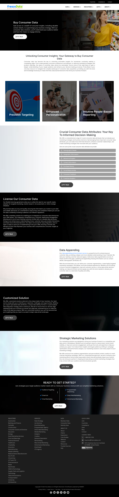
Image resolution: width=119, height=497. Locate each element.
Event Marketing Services (16, 436)
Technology (11, 473)
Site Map (57, 489)
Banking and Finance (14, 423)
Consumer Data (65, 423)
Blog (83, 430)
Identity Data (65, 425)
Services (76, 7)
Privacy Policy (42, 489)
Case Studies (64, 437)
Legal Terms (50, 489)
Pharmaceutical (13, 462)
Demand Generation (40, 438)
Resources (64, 444)
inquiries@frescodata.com (93, 440)
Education (11, 432)
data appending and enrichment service (74, 253)
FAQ (62, 448)
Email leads (37, 447)
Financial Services (13, 440)
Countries (92, 2)
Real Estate (11, 467)
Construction (12, 427)
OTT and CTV (12, 460)
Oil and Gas (11, 458)
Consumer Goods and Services (17, 430)
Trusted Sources (66, 446)
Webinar (63, 439)
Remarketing (38, 440)
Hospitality (11, 445)
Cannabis (11, 425)
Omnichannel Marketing (41, 445)
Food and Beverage (14, 438)
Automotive (11, 421)
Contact (110, 2)
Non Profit (11, 456)
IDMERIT (81, 487)
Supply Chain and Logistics (16, 471)
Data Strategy (38, 421)
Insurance (11, 447)
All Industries (12, 482)
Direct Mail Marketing (41, 430)
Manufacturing (12, 449)
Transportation (12, 478)
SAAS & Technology (14, 469)
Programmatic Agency (41, 427)
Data (67, 7)
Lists (98, 7)
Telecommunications (14, 475)
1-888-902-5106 (89, 437)
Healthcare (11, 443)
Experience (64, 435)
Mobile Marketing (39, 432)
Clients (63, 433)
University (11, 480)
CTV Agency (38, 449)
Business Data (65, 421)
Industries (88, 7)
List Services (38, 423)
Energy (10, 434)
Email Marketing (39, 425)
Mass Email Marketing (41, 443)
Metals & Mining (13, 451)
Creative (37, 436)
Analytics (37, 434)
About (107, 7)
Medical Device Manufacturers (17, 454)
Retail (10, 464)
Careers (63, 442)
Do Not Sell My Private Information (71, 489)
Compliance (101, 2)
